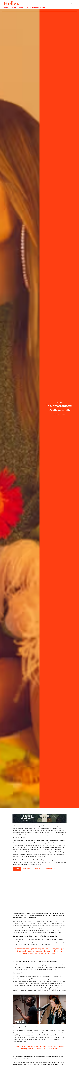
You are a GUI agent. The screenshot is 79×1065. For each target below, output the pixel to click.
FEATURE (13, 7)
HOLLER (6, 7)
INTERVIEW (21, 7)
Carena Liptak (60, 414)
